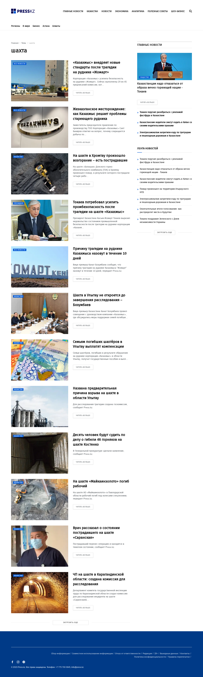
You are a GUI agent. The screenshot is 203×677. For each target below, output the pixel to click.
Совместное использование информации (92, 653)
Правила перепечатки (179, 657)
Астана (46, 26)
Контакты (185, 653)
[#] (23, 10)
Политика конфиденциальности (150, 657)
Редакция (148, 653)
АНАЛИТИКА (138, 11)
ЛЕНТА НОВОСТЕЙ (147, 148)
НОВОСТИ (107, 11)
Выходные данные (169, 653)
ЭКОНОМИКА (121, 11)
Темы (23, 43)
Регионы (15, 26)
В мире (26, 26)
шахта (32, 43)
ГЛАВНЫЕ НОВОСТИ (73, 11)
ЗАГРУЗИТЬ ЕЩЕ (70, 622)
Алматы (56, 26)
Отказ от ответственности (128, 653)
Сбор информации (60, 653)
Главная (15, 43)
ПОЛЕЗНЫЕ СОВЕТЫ (158, 11)
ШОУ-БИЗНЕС (178, 11)
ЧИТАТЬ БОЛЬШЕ (147, 102)
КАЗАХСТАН (92, 11)
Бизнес (36, 26)
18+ (156, 653)
